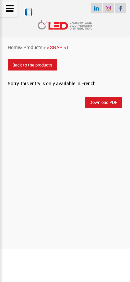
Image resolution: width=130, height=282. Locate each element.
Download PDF (103, 102)
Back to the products (32, 65)
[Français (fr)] (28, 14)
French (88, 83)
